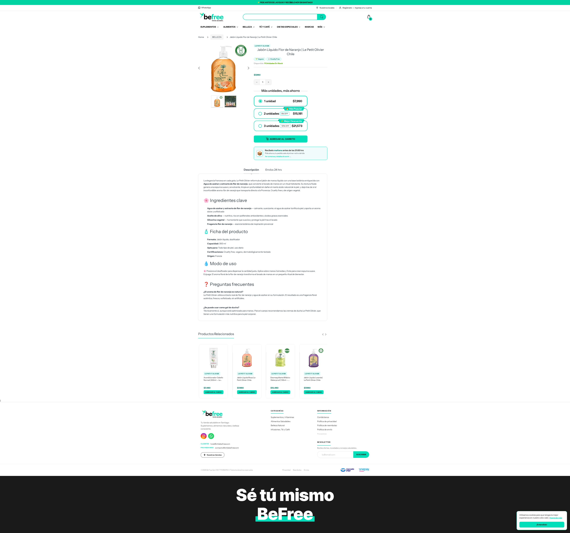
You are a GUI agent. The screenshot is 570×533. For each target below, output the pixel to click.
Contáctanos (323, 417)
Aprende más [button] (556, 518)
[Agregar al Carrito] (213, 392)
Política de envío (324, 429)
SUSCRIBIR (361, 454)
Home (201, 37)
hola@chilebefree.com (220, 444)
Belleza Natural (278, 425)
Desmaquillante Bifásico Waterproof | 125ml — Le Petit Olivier (280, 378)
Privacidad (286, 470)
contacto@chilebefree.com (227, 448)
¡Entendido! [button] (541, 524)
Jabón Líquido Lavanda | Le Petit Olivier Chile (313, 378)
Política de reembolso (327, 425)
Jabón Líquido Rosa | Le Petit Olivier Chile (246, 378)
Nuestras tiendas (214, 455)
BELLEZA (216, 37)
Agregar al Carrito (282, 139)
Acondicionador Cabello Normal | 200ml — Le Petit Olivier (213, 378)
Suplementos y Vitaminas (282, 417)
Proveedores (322, 434)
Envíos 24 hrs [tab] (273, 169)
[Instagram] (204, 436)
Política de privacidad (327, 421)
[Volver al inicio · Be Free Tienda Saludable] (211, 16)
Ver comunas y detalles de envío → (278, 156)
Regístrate (347, 8)
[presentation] (322, 334)
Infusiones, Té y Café (280, 429)
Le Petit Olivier (262, 46)
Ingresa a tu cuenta (363, 8)
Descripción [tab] (251, 169)
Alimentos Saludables (280, 421)
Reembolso (297, 470)
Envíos (306, 470)
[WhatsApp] (211, 436)
